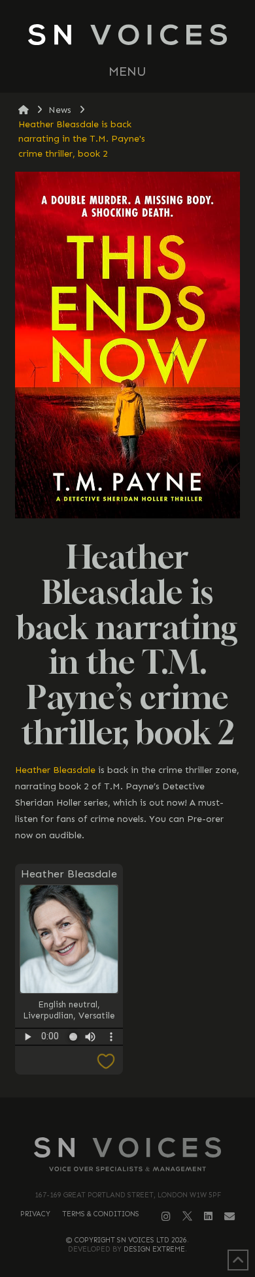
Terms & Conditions (100, 1214)
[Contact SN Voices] (229, 1216)
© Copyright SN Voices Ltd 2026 (126, 1240)
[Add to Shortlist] (69, 1062)
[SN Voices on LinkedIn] (208, 1216)
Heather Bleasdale (55, 770)
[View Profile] (69, 939)
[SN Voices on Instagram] (166, 1216)
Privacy (35, 1214)
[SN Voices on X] (187, 1216)
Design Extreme (154, 1249)
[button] (127, 72)
